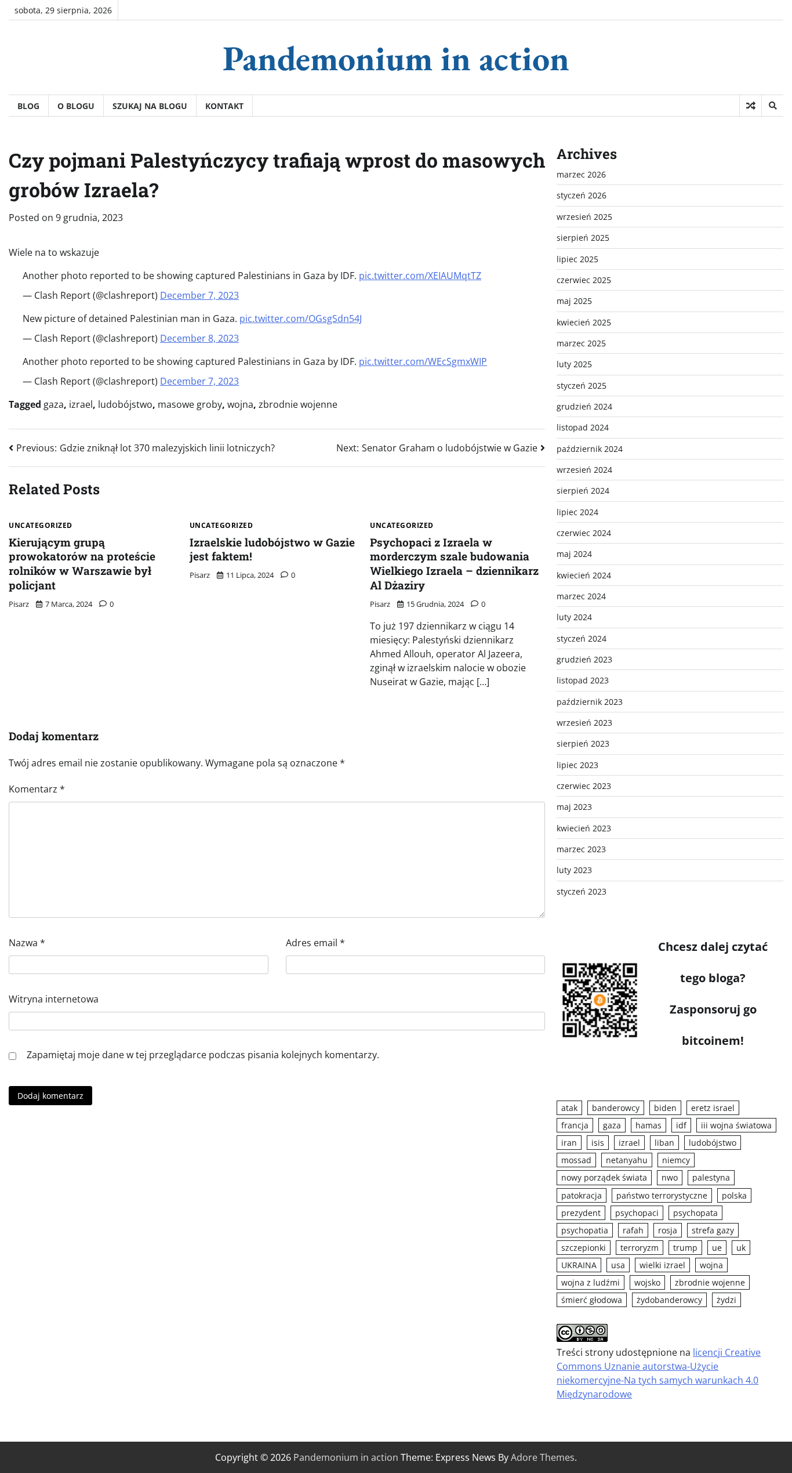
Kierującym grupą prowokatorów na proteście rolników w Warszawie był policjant (82, 563)
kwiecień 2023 (584, 828)
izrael (81, 404)
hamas (648, 1125)
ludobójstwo (125, 404)
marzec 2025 (581, 343)
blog (28, 105)
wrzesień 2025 (584, 216)
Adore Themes (543, 1457)
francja (574, 1125)
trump (685, 1247)
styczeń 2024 (581, 638)
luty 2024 (574, 617)
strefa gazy (713, 1230)
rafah (633, 1230)
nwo (670, 1177)
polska (734, 1195)
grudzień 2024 (584, 406)
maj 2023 (574, 806)
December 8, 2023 (199, 338)
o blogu (76, 105)
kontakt (224, 105)
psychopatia (584, 1230)
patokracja (581, 1195)
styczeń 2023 (581, 891)
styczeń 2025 (581, 385)
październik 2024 (590, 448)
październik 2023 (590, 701)
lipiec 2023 (577, 764)
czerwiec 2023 (584, 785)
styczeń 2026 (581, 195)
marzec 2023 (581, 849)
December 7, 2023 (199, 295)
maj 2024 (574, 553)
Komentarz (37, 789)
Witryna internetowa (54, 999)
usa (618, 1265)
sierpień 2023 (583, 743)
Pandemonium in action (396, 58)
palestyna (711, 1177)
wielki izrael (662, 1265)
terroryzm (639, 1247)
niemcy (676, 1160)
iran (569, 1142)
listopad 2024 (583, 427)
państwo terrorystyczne (661, 1195)
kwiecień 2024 (584, 575)
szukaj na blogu (149, 105)
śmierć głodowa (591, 1299)
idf (681, 1125)
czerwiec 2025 (584, 279)
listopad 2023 (583, 680)
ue (717, 1247)
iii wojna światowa (736, 1125)
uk (741, 1247)
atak (569, 1107)
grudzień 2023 (584, 659)
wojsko (647, 1282)
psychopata (695, 1212)
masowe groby (190, 404)
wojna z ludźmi (590, 1282)
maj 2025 (574, 300)
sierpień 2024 (583, 490)
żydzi (726, 1299)
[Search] (772, 106)
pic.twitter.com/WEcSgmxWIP (423, 361)
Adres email (315, 942)
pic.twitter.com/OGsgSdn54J (300, 318)
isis (597, 1142)
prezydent (581, 1212)
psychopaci (637, 1212)
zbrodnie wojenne (298, 404)
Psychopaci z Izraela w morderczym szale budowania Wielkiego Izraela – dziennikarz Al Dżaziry (454, 563)
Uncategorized (40, 525)
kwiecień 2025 (584, 322)
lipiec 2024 (577, 511)
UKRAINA (579, 1265)
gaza (53, 404)
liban (664, 1142)
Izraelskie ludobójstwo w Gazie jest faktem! (272, 549)
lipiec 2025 (577, 259)
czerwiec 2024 (584, 532)
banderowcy (616, 1107)
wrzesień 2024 (584, 469)
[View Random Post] (750, 106)
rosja (667, 1230)
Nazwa (27, 942)
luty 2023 (574, 869)
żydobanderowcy (669, 1299)
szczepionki (583, 1247)
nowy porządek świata (604, 1177)
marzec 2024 (581, 596)
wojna (240, 404)
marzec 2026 (581, 174)
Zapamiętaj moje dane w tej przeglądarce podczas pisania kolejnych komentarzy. (203, 1054)
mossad (576, 1160)
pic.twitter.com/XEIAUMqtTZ (420, 275)
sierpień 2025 (583, 237)
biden (665, 1107)
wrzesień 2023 (584, 722)
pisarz (19, 604)
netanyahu (627, 1160)
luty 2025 (574, 364)
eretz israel (713, 1107)
